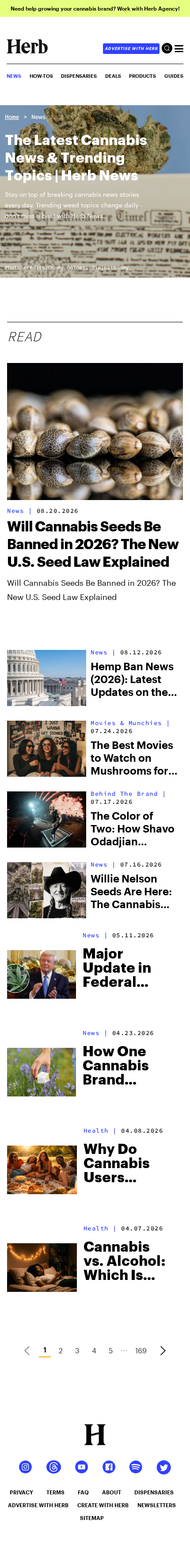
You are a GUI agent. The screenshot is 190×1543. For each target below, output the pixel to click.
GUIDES (173, 76)
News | (19, 511)
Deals (113, 76)
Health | (100, 1130)
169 (141, 1350)
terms (55, 1492)
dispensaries (154, 1492)
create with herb (103, 1505)
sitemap (92, 1518)
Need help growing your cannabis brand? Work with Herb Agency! (95, 8)
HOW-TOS (41, 76)
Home (12, 116)
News (38, 116)
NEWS (14, 76)
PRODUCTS (142, 76)
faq (83, 1492)
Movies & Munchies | (131, 723)
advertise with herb (131, 48)
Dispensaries (79, 76)
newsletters (156, 1505)
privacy (21, 1492)
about (111, 1492)
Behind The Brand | (128, 794)
